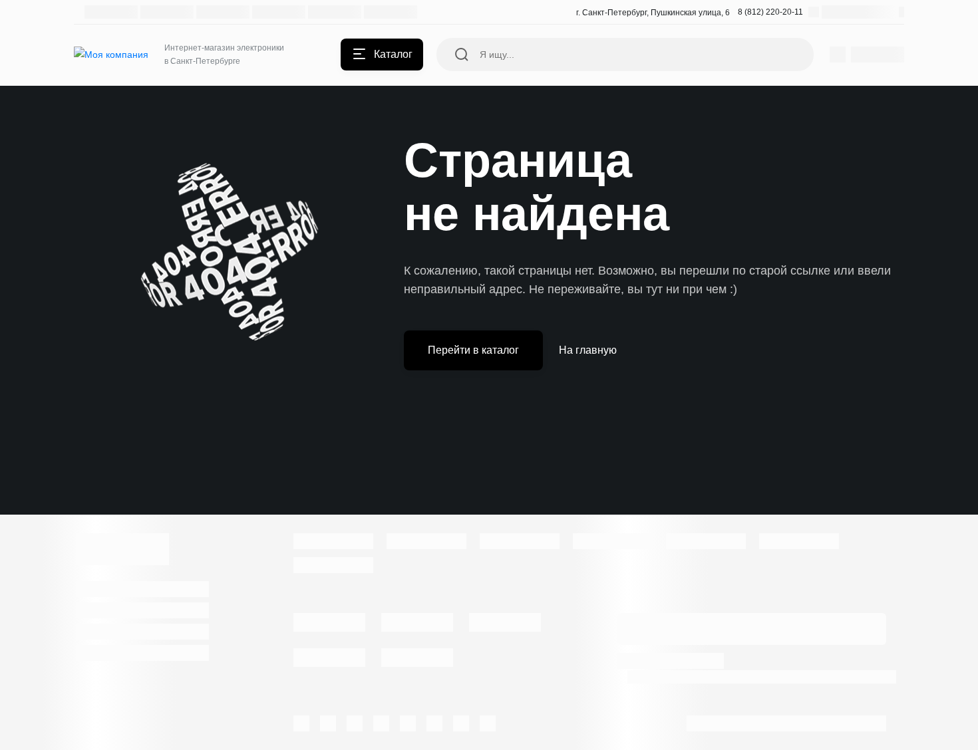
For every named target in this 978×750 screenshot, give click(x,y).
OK (790, 716)
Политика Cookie (785, 676)
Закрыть (549, 428)
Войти (428, 428)
